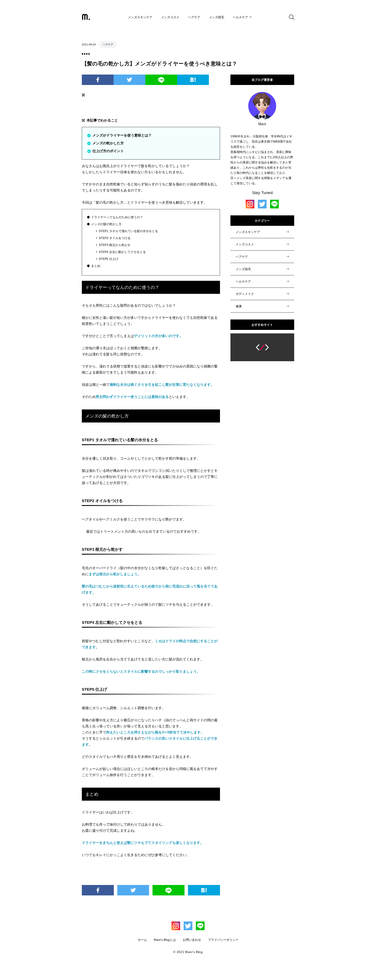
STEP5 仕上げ (108, 259)
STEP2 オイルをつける (115, 238)
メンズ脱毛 (216, 17)
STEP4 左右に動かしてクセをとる (122, 252)
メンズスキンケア (140, 17)
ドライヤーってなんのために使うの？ (117, 217)
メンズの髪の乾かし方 (106, 224)
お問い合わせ (192, 939)
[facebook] (98, 80)
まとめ (95, 266)
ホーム (142, 939)
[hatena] (193, 80)
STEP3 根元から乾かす (115, 245)
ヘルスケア (240, 17)
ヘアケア (194, 17)
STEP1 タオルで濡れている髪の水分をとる (128, 231)
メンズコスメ (170, 17)
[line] (161, 80)
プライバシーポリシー (223, 939)
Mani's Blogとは (165, 939)
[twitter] (129, 80)
